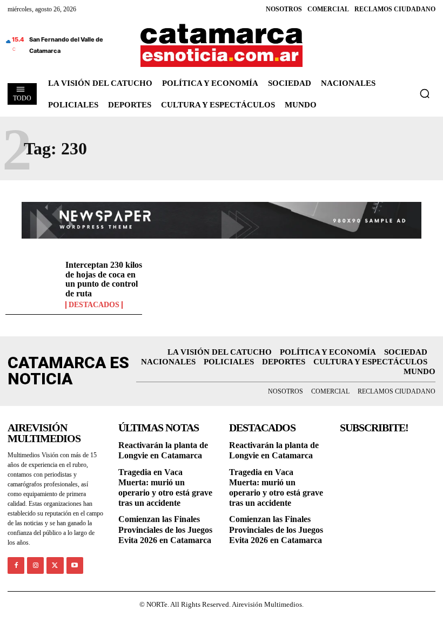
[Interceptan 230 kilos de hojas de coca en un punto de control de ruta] (32, 282)
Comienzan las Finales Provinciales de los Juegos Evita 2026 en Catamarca (165, 529)
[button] (424, 93)
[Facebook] (16, 565)
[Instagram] (35, 565)
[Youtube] (74, 565)
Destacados (94, 305)
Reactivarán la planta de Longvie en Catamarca (163, 450)
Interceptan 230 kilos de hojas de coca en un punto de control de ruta (103, 279)
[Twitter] (54, 565)
